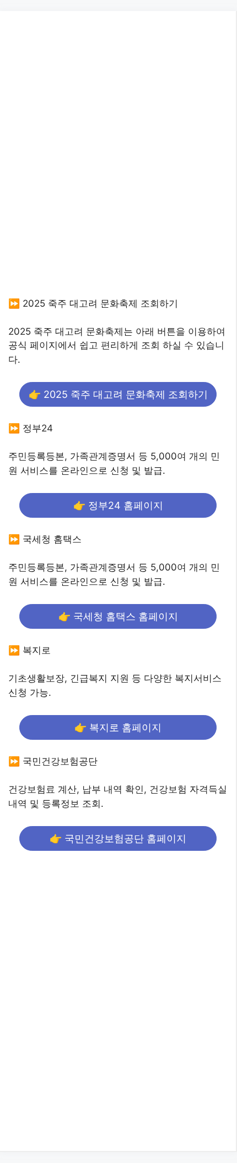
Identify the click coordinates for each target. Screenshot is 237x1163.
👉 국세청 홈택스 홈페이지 (118, 616)
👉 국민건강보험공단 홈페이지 (118, 838)
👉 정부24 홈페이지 (118, 505)
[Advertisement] (118, 164)
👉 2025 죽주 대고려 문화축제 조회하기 (118, 394)
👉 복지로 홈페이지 (117, 727)
